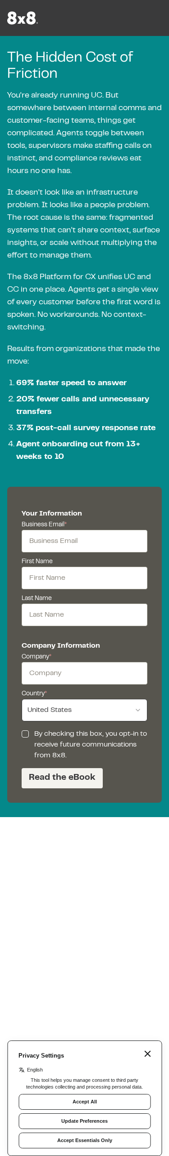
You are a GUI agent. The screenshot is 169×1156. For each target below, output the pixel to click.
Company (36, 657)
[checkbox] (25, 734)
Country (34, 694)
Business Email (44, 525)
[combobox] (84, 710)
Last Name (37, 598)
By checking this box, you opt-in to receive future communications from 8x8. (90, 745)
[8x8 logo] (23, 18)
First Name (37, 562)
